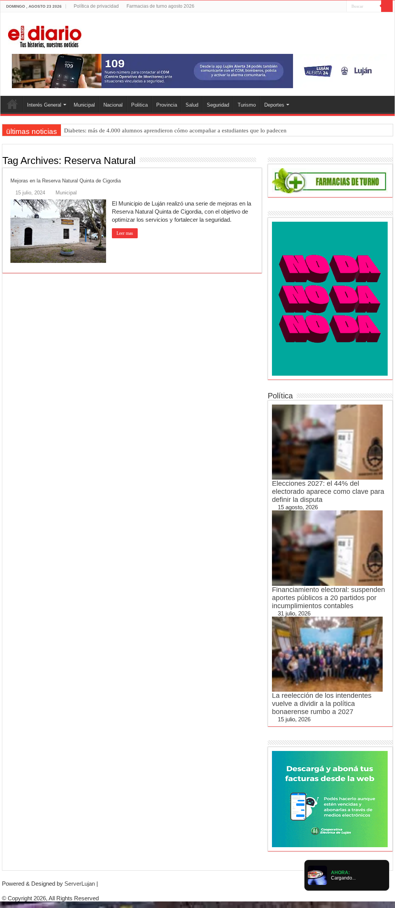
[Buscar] (387, 6)
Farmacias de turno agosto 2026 (160, 6)
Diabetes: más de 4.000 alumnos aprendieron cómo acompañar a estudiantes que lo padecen (175, 130)
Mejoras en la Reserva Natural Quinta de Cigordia (65, 181)
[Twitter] (326, 6)
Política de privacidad (96, 6)
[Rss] (311, 6)
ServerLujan (79, 883)
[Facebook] (319, 6)
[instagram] (341, 6)
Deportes (274, 105)
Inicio (12, 104)
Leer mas (124, 233)
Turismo (247, 105)
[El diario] (44, 35)
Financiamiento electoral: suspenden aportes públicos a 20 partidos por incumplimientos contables (328, 598)
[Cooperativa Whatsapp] (330, 798)
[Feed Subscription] (260, 160)
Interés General (44, 105)
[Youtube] (333, 6)
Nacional (113, 105)
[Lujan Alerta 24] (197, 70)
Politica (139, 105)
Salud (192, 105)
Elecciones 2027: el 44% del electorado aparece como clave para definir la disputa (328, 491)
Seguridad (218, 105)
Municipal (84, 105)
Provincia (166, 105)
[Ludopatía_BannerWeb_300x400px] (330, 298)
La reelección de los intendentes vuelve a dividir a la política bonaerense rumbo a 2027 (321, 704)
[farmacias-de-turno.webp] (330, 180)
